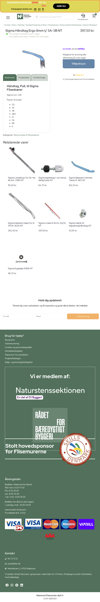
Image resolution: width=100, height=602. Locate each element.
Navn (36, 312)
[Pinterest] (17, 585)
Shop (14, 25)
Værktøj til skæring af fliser (36, 25)
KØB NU (61, 6)
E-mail (4, 312)
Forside (7, 25)
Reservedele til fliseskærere (71, 25)
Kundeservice (83, 19)
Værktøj (21, 25)
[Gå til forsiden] (24, 17)
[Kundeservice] (83, 15)
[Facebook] (7, 585)
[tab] (9, 77)
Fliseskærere (53, 25)
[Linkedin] (22, 585)
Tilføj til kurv (79, 63)
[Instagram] (12, 585)
